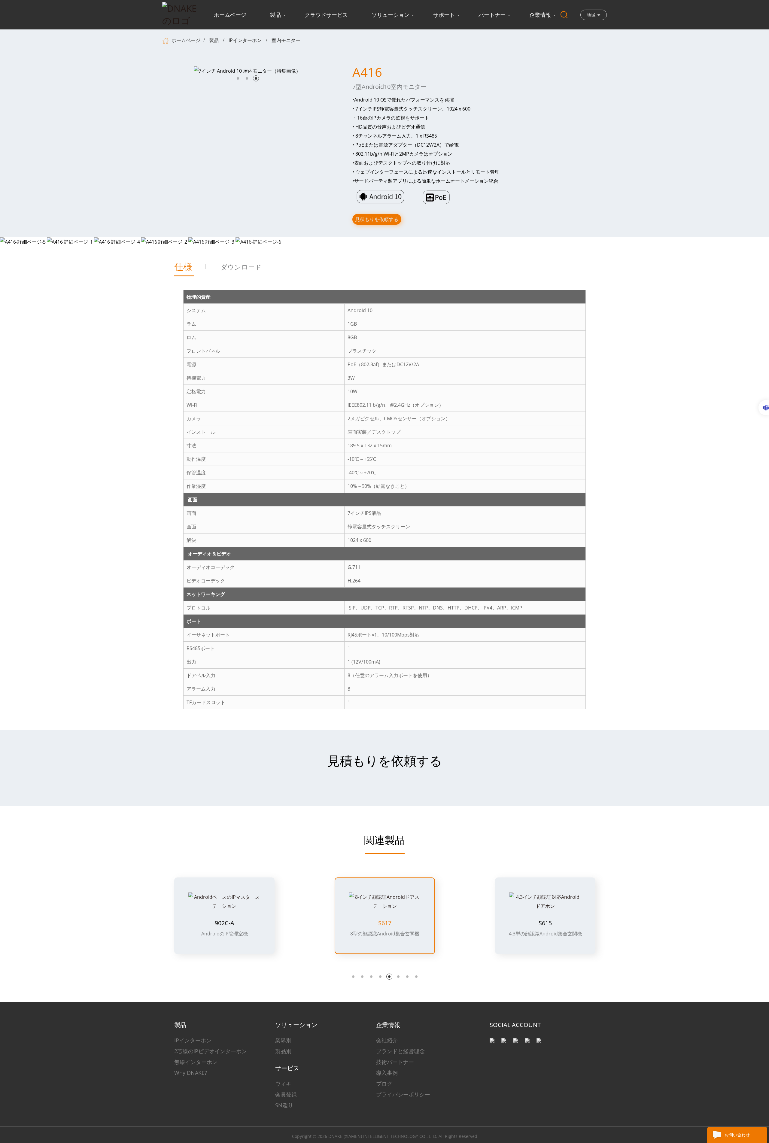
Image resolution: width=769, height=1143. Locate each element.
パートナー (492, 14)
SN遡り (284, 1105)
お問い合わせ (737, 1135)
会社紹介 (387, 1040)
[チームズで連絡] (763, 407)
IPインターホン (245, 40)
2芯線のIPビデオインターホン (210, 1051)
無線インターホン (195, 1061)
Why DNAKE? (190, 1072)
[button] (238, 78)
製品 (275, 14)
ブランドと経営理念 (400, 1051)
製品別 (283, 1051)
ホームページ (230, 14)
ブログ (384, 1083)
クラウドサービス (326, 14)
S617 (384, 923)
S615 (545, 923)
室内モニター (286, 40)
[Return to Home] (166, 40)
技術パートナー (395, 1061)
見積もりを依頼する (376, 219)
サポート (444, 14)
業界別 (283, 1040)
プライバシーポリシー (403, 1094)
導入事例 (387, 1072)
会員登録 (286, 1094)
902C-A (224, 923)
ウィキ (283, 1083)
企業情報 (540, 14)
